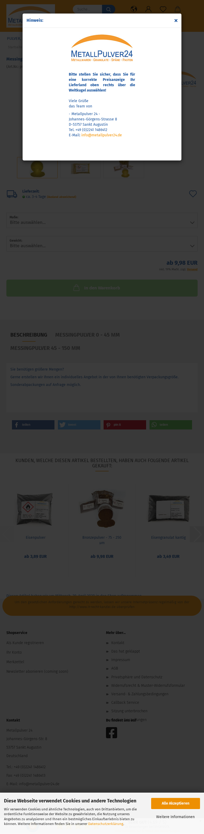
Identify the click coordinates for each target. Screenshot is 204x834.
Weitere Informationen (175, 817)
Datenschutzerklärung (105, 824)
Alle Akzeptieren (175, 803)
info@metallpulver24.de (101, 135)
